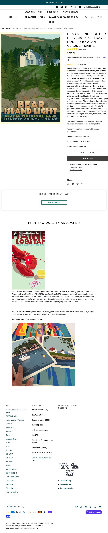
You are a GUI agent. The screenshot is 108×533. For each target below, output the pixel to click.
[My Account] (92, 17)
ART (40, 12)
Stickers (9, 424)
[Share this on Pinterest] (77, 183)
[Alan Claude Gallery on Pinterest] (66, 7)
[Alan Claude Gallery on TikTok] (71, 7)
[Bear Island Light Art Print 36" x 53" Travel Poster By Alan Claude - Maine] (30, 78)
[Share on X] (69, 183)
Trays (8, 435)
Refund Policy (65, 484)
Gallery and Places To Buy (63, 17)
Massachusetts (11, 469)
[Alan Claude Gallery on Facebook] (57, 7)
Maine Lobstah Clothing (15, 420)
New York (9, 484)
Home (2, 28)
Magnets (9, 431)
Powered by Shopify (30, 528)
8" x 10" (9, 446)
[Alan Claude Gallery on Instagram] (61, 7)
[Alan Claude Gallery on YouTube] (80, 7)
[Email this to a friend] (82, 183)
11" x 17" (9, 450)
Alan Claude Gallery (19, 523)
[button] (72, 49)
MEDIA (43, 17)
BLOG (51, 22)
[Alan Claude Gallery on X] (75, 7)
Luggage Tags (11, 439)
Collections (10, 28)
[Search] (86, 17)
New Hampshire (12, 492)
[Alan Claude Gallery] (13, 17)
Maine (8, 465)
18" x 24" (9, 454)
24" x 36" (9, 458)
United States (92, 7)
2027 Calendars (12, 416)
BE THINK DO (11, 473)
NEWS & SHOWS (70, 12)
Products (52, 12)
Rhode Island (11, 488)
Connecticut (10, 481)
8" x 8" (8, 443)
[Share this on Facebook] (73, 183)
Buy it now (87, 159)
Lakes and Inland (12, 477)
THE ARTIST (30, 17)
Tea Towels (10, 427)
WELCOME (30, 12)
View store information (76, 170)
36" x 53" (19, 28)
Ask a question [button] (54, 202)
